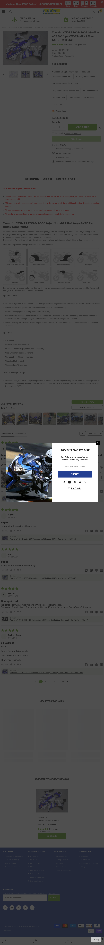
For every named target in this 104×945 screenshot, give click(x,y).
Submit (75, 474)
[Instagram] (69, 482)
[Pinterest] (74, 482)
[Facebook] (64, 482)
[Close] (98, 443)
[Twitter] (85, 482)
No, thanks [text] (76, 488)
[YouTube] (80, 482)
